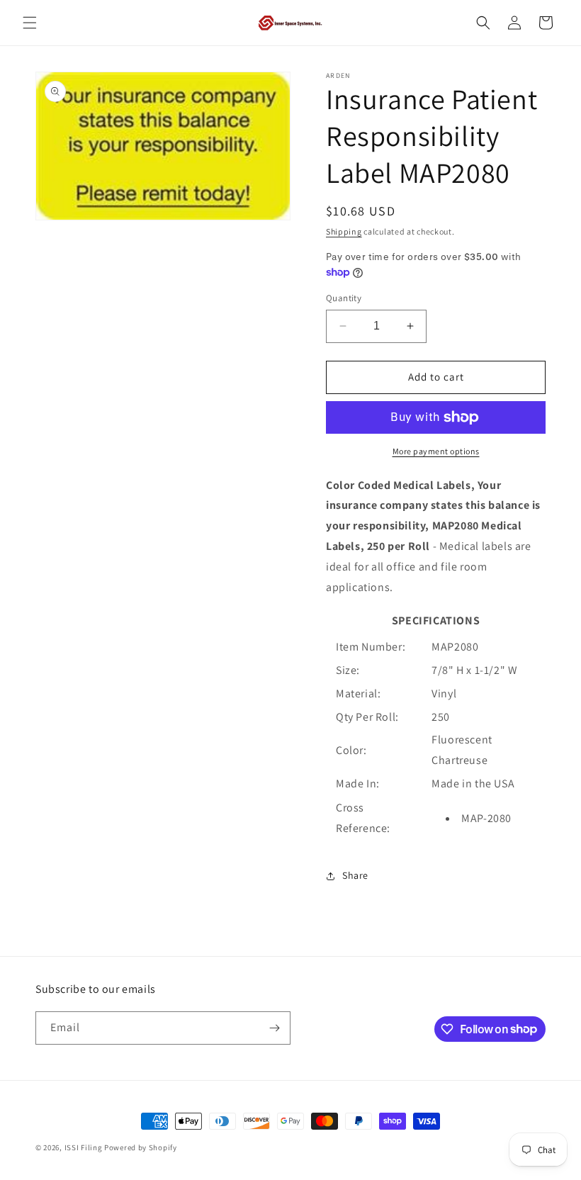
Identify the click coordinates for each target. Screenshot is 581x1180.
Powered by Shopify (140, 1147)
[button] (29, 22)
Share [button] (355, 875)
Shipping (344, 231)
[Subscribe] (274, 1028)
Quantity (343, 298)
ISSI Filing (83, 1147)
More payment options (436, 451)
